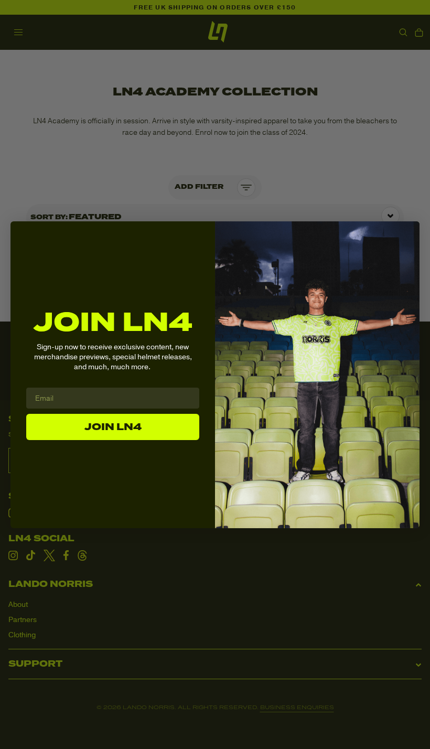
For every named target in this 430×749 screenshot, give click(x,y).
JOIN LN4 (113, 427)
